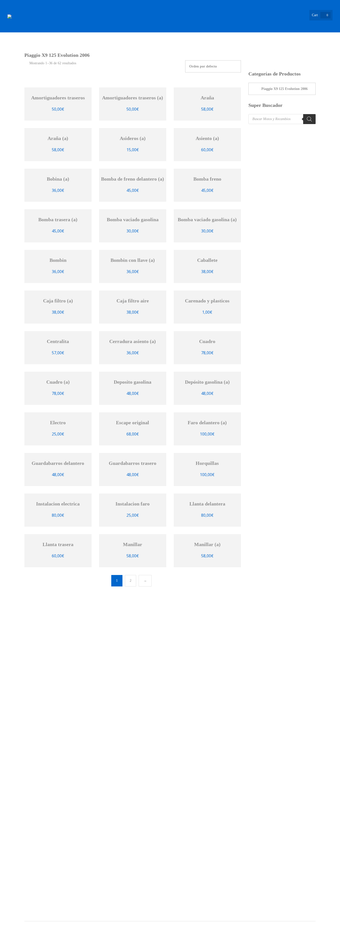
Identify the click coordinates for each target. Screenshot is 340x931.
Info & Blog (289, 47)
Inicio (87, 47)
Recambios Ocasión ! (121, 47)
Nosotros (259, 47)
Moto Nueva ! (190, 47)
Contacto (323, 47)
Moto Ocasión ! (226, 47)
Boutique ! (159, 47)
